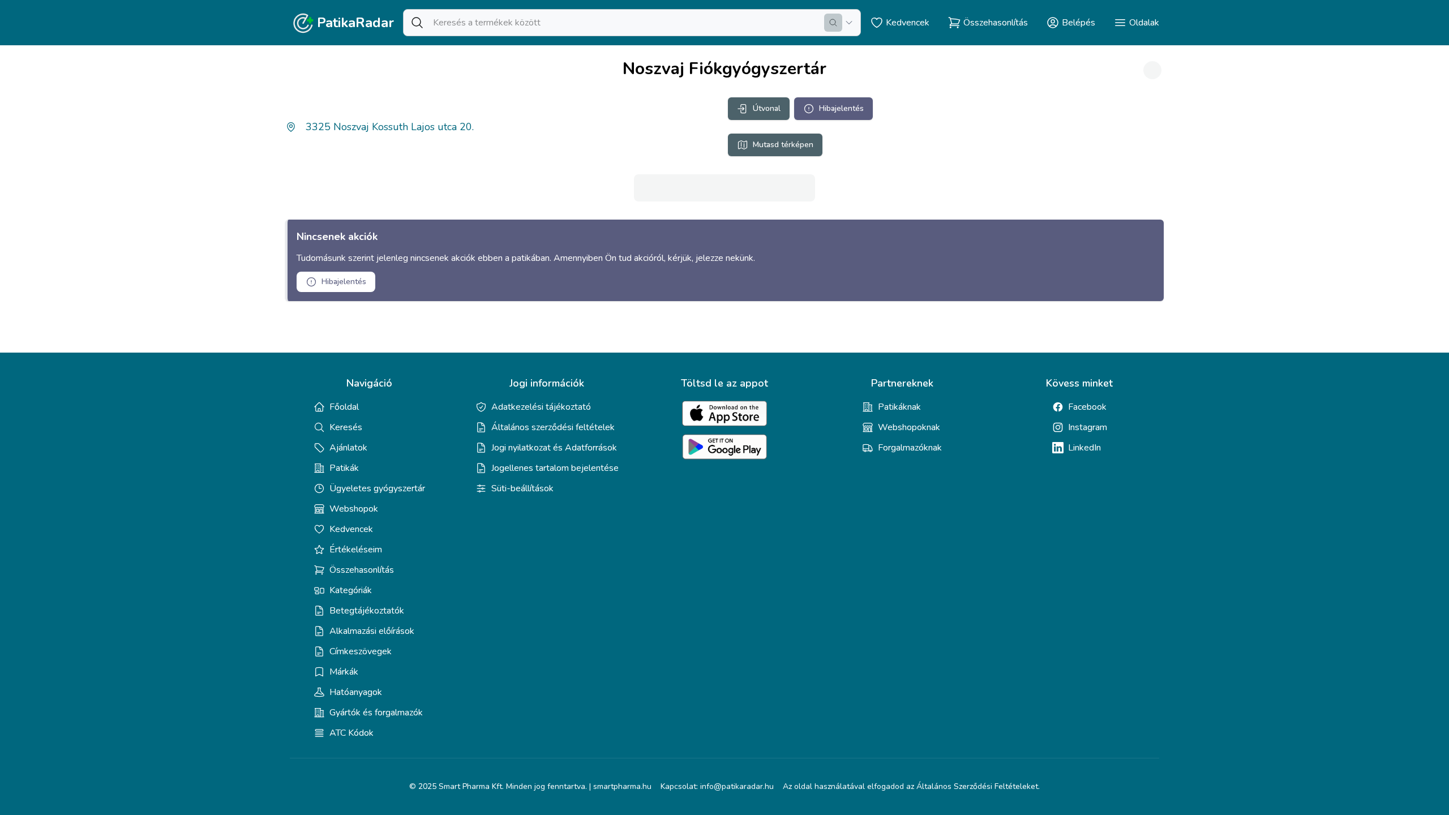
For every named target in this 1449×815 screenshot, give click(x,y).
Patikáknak (899, 407)
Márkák (343, 672)
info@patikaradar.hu (737, 786)
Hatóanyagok (355, 692)
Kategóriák (350, 590)
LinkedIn (1084, 447)
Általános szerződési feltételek (553, 427)
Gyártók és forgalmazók (376, 712)
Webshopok (353, 509)
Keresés (345, 427)
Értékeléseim (355, 549)
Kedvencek (351, 529)
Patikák (344, 468)
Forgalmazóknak (910, 447)
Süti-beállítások (522, 488)
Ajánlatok (348, 447)
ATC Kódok (351, 733)
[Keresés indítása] (833, 23)
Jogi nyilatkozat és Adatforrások (554, 447)
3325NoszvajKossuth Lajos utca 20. (390, 127)
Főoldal (344, 407)
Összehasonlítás (361, 570)
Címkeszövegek (360, 651)
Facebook (1087, 407)
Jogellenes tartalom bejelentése (555, 468)
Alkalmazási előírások (371, 631)
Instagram (1087, 427)
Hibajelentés (841, 108)
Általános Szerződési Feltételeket (977, 786)
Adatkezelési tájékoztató (541, 407)
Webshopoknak (909, 427)
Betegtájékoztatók (366, 610)
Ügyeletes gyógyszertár (377, 488)
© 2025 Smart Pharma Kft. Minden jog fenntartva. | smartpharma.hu (530, 786)
